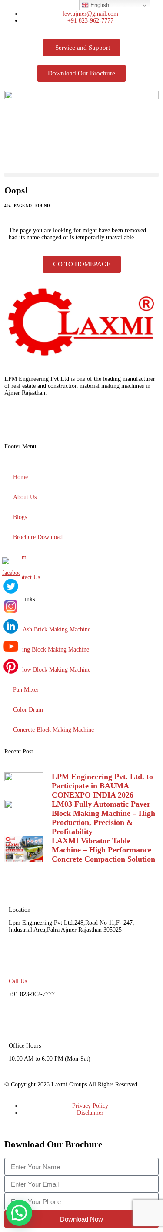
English (99, 5)
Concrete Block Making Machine (53, 729)
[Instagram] (39, 422)
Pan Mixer (26, 689)
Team (20, 557)
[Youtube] (109, 422)
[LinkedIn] (11, 626)
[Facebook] (15, 422)
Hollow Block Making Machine (51, 669)
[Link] (132, 422)
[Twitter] (85, 422)
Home (20, 477)
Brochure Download (38, 537)
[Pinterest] (11, 666)
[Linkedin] (62, 422)
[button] (81, 175)
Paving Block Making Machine (51, 649)
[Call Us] (19, 959)
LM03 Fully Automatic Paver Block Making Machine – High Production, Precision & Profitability (103, 818)
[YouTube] (11, 646)
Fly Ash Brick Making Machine (51, 629)
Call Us (18, 981)
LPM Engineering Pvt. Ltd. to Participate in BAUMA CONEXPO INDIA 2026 (102, 785)
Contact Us (26, 577)
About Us (25, 497)
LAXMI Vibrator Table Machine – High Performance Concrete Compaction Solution (103, 849)
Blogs (20, 517)
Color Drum (28, 709)
